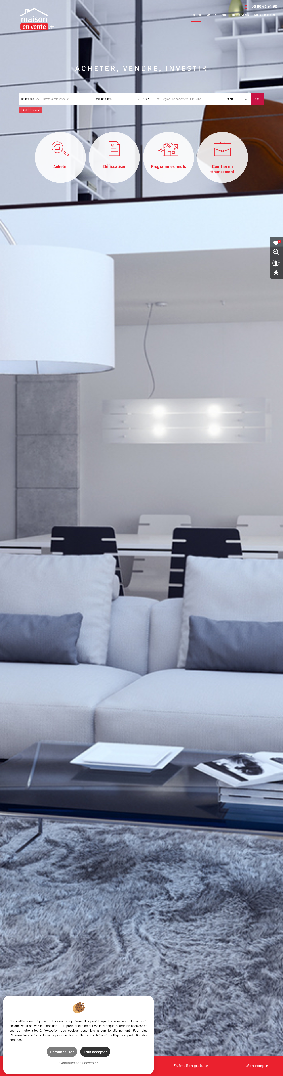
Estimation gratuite (190, 1065)
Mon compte (257, 1065)
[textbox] (191, 99)
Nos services (240, 15)
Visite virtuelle (217, 15)
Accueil (196, 15)
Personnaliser (62, 1051)
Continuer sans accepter (78, 1062)
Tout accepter (95, 1051)
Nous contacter (264, 15)
